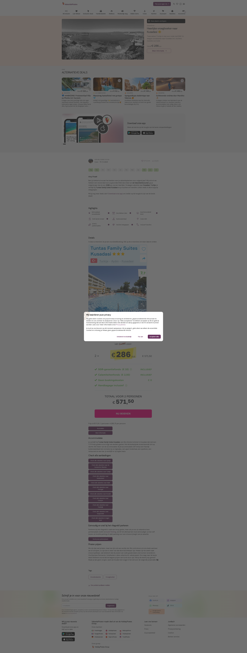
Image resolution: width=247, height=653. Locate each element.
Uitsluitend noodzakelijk (124, 337)
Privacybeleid (120, 325)
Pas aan (140, 337)
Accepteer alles (154, 337)
